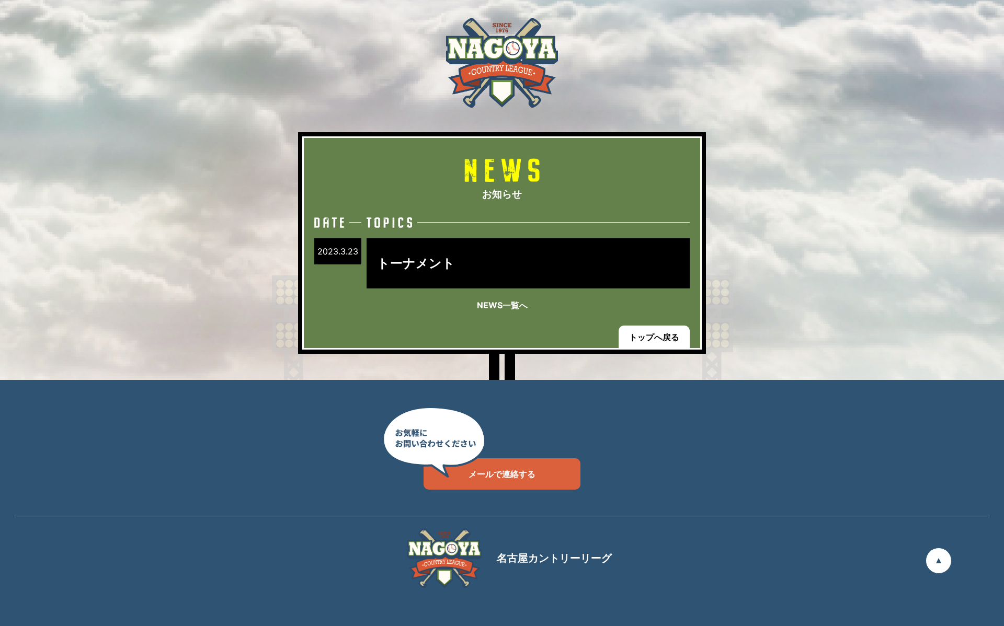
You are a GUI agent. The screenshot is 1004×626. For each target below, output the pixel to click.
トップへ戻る (654, 337)
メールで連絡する (502, 474)
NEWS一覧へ (502, 305)
